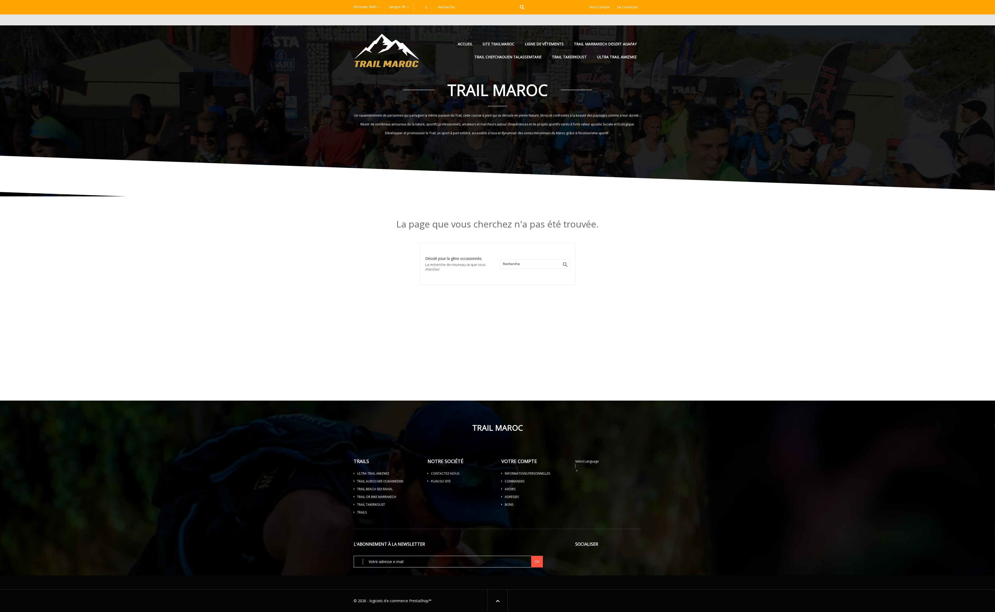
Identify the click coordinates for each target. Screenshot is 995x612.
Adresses (512, 497)
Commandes (514, 481)
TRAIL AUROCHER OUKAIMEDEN (380, 481)
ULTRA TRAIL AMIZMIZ (617, 56)
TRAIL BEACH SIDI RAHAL (375, 489)
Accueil (466, 43)
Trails (362, 512)
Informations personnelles (527, 473)
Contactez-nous (445, 473)
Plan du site (441, 481)
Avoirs (510, 489)
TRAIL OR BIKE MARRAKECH (376, 497)
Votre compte (519, 461)
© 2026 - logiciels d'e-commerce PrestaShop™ (392, 600)
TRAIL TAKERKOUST (569, 56)
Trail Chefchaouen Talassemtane (508, 56)
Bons (509, 504)
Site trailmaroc (498, 43)
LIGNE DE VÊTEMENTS (544, 43)
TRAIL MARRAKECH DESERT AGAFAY (605, 43)
